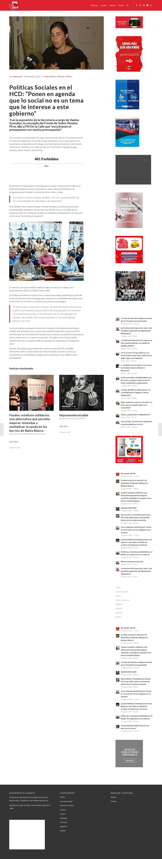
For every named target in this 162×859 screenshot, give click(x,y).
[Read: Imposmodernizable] (118, 509)
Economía (119, 608)
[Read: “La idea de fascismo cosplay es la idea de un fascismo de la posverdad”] (118, 319)
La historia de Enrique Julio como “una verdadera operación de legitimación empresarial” (136, 331)
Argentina (119, 613)
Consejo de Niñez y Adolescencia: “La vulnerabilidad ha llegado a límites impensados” (135, 392)
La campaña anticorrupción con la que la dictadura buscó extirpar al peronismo (136, 368)
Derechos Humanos (123, 600)
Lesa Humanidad (122, 592)
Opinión (81, 418)
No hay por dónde (128, 473)
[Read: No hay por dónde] (118, 474)
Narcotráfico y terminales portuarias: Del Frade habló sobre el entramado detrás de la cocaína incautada (136, 517)
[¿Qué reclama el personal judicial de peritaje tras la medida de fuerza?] (160, 429)
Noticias (60, 76)
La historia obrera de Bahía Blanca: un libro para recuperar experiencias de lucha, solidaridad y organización (136, 380)
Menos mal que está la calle (132, 561)
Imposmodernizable (73, 415)
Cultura (118, 596)
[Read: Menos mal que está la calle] (118, 562)
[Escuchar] (129, 27)
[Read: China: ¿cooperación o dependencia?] (118, 415)
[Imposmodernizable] (81, 393)
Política (68, 76)
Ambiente (119, 604)
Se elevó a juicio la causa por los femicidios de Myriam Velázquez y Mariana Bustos (134, 483)
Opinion (118, 617)
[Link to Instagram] (144, 5)
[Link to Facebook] (137, 5)
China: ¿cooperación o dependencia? (135, 414)
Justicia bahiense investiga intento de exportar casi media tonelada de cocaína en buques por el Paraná (136, 542)
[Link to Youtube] (147, 5)
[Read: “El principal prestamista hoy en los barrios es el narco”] (118, 726)
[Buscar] (127, 5)
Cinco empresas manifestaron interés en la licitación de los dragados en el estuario (136, 530)
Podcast (63, 810)
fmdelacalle (17, 76)
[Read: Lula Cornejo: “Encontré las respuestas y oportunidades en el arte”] (118, 422)
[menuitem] (94, 5)
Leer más (13, 441)
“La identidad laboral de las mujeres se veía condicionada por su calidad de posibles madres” (136, 343)
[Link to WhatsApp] (151, 5)
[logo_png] (14, 5)
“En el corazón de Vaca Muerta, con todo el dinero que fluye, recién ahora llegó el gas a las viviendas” (136, 355)
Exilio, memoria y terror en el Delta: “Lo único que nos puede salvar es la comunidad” (136, 405)
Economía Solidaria (29, 434)
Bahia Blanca (50, 76)
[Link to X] (140, 5)
